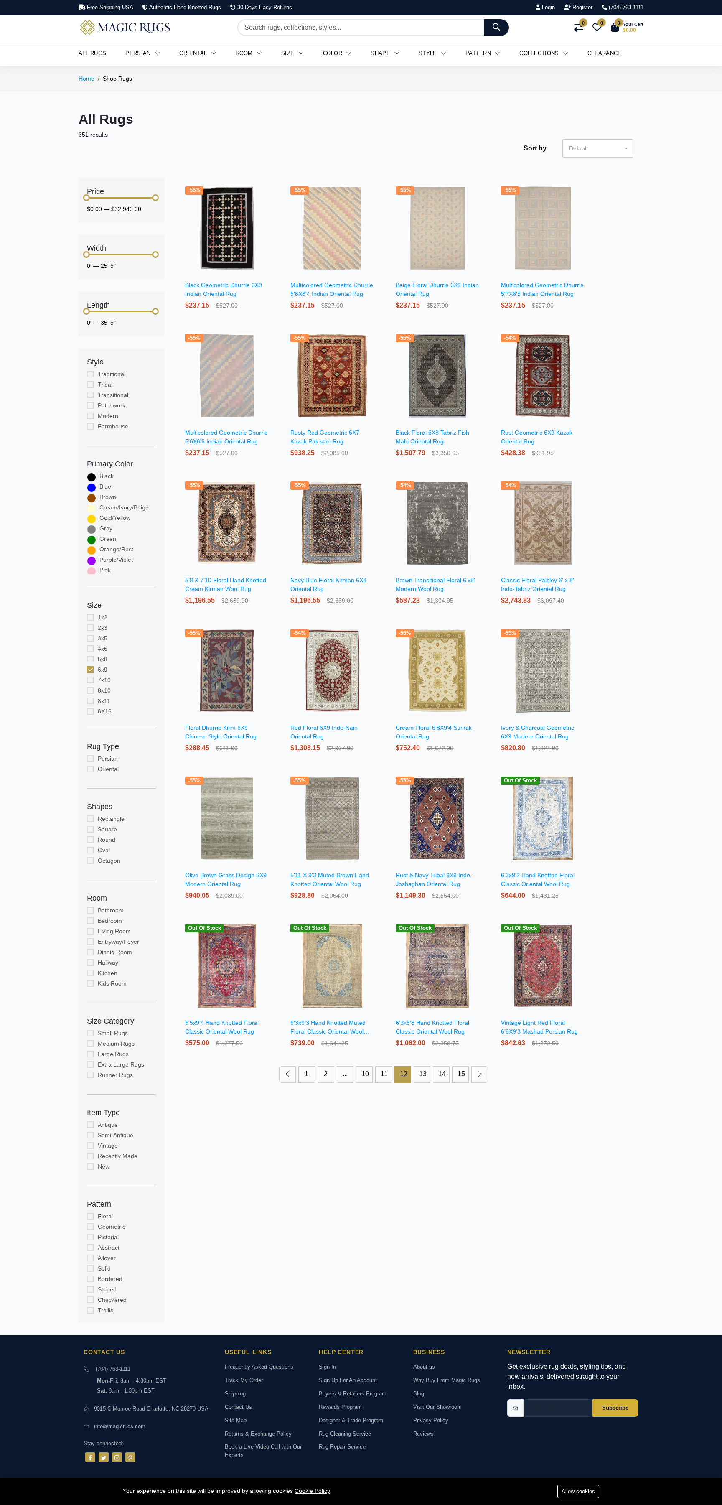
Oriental (194, 53)
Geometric (111, 1226)
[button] (627, 27)
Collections (540, 53)
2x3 (102, 627)
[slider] (86, 197)
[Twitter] (104, 1457)
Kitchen (107, 973)
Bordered (110, 1279)
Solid (104, 1268)
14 (442, 1073)
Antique (108, 1124)
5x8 (102, 659)
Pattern (479, 53)
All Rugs (92, 53)
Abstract (108, 1247)
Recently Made (117, 1156)
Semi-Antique (115, 1135)
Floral (105, 1216)
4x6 (102, 648)
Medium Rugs (116, 1043)
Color (333, 53)
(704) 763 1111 (625, 7)
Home (86, 78)
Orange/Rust (116, 549)
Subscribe (615, 1408)
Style (429, 53)
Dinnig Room (115, 952)
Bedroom (110, 920)
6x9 (102, 669)
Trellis (105, 1310)
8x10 (104, 690)
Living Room (114, 931)
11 (384, 1073)
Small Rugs (113, 1033)
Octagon (109, 860)
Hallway (108, 962)
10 (365, 1073)
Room (245, 53)
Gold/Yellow (114, 517)
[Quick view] (270, 189)
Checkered (112, 1299)
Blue (105, 486)
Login (547, 7)
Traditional (111, 374)
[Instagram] (117, 1457)
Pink (105, 570)
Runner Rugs (115, 1075)
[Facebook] (90, 1457)
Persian (138, 53)
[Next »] (479, 1074)
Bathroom (111, 910)
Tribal (105, 384)
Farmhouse (113, 426)
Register (581, 7)
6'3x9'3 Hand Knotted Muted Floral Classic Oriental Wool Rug (328, 1031)
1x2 (102, 617)
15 (461, 1073)
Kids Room (112, 983)
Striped (107, 1289)
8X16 (105, 711)
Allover (107, 1258)
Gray (105, 528)
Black (106, 476)
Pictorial (108, 1237)
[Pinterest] (130, 1457)
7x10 (104, 680)
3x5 (102, 638)
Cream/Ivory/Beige (124, 507)
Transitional (113, 395)
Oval (104, 850)
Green (107, 538)
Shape (381, 53)
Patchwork (111, 405)
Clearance (604, 53)
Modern (108, 416)
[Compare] (270, 211)
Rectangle (111, 818)
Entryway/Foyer (118, 941)
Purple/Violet (116, 559)
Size (288, 53)
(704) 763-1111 (113, 1369)
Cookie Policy (312, 1490)
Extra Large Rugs (121, 1064)
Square (107, 829)
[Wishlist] (270, 200)
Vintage (108, 1145)
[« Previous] (287, 1074)
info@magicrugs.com (119, 1426)
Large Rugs (113, 1054)
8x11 (104, 701)
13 (423, 1073)
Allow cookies (578, 1491)
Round (106, 839)
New (103, 1166)
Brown (107, 497)
